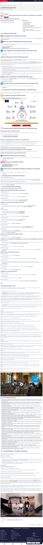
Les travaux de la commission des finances (29, 25)
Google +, (14, 519)
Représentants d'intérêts (4, 539)
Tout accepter (29, 542)
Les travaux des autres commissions (28, 26)
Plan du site (6, 541)
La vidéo (22, 193)
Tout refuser (33, 542)
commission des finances (13, 78)
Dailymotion (17, 519)
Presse (6, 5)
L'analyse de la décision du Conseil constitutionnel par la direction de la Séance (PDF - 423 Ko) (15, 48)
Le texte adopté (4, 54)
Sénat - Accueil (2, 5)
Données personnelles (20, 541)
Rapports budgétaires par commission (7, 165)
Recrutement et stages (4, 534)
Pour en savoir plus (3, 465)
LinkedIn (21, 519)
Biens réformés (3, 535)
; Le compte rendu (23, 200)
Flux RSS (12, 539)
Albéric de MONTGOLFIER (32, 78)
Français (41, 0)
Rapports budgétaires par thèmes (7, 166)
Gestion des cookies (25, 541)
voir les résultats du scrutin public (8, 158)
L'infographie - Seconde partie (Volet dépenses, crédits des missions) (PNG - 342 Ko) (14, 98)
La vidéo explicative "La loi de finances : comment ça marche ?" (32, 30)
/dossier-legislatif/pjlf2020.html (27, 22)
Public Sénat (13, 536)
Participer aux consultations (15, 534)
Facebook (11, 519)
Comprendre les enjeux (26, 23)
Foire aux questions (3, 531)
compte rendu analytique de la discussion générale (11, 135)
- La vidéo (2, 208)
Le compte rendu (26, 193)
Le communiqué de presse (5, 47)
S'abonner (35, 0)
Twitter (8, 519)
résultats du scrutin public (29, 145)
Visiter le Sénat (13, 531)
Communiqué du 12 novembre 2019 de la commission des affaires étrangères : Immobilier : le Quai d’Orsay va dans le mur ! (19, 444)
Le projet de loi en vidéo (26, 24)
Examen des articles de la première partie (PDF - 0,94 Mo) (10, 164)
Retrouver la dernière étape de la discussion (7, 22)
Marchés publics (3, 536)
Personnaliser (38, 542)
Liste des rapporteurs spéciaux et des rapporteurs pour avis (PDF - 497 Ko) (11, 188)
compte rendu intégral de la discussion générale (10, 136)
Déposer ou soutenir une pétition (16, 535)
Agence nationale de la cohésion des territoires (18, 243)
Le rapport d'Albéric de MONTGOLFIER (7, 81)
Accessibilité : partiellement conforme (12, 541)
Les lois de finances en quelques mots (28, 29)
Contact (24, 31)
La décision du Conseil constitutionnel (7, 46)
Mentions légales (2, 541)
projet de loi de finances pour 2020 (6, 60)
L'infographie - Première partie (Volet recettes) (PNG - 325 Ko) (10, 97)
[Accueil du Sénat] (21, 3)
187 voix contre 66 (17, 59)
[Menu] (1, 3)
